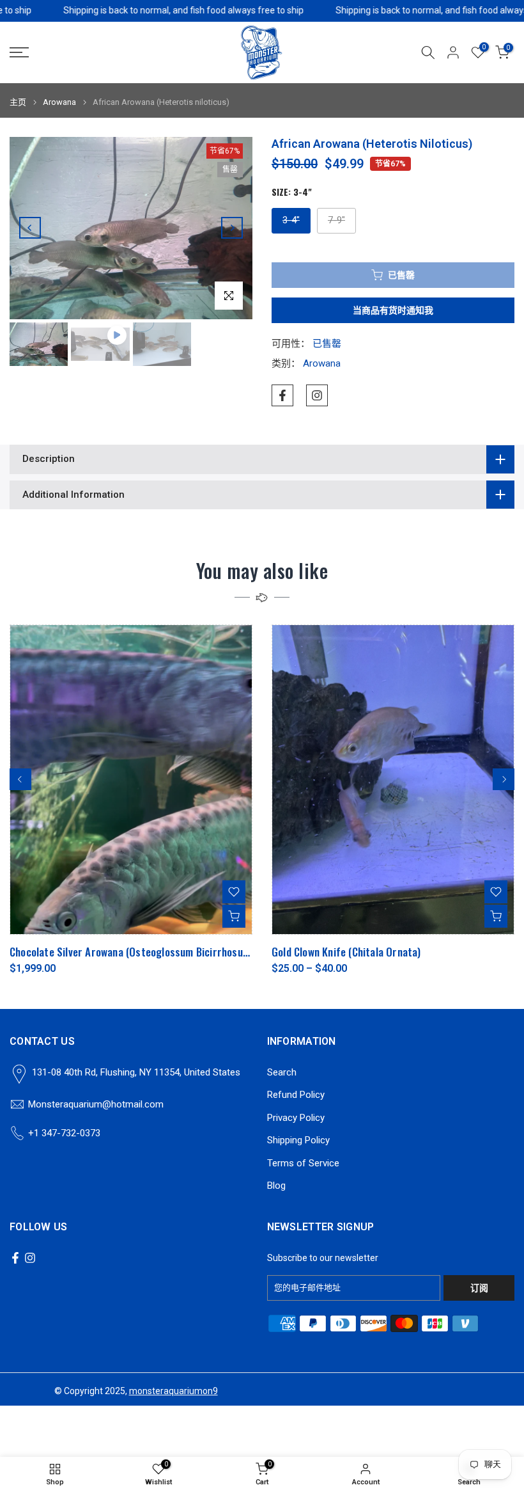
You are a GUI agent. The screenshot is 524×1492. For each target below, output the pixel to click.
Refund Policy (296, 1094)
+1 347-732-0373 (64, 1133)
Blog (276, 1185)
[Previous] (30, 228)
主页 (18, 102)
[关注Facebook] (282, 395)
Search (282, 1072)
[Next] (232, 228)
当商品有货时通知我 (393, 310)
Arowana (59, 102)
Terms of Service (303, 1163)
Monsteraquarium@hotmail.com (96, 1104)
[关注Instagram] (317, 395)
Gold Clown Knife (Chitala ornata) (346, 952)
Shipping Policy (298, 1140)
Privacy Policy (296, 1117)
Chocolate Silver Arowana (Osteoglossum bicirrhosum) (132, 952)
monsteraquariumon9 (173, 1391)
